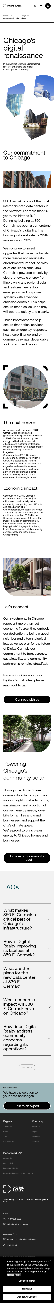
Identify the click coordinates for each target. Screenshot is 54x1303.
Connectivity (8, 1163)
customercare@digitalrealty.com (21, 1239)
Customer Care (10, 1234)
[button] (27, 919)
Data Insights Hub (11, 1168)
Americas (7, 1127)
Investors (36, 1137)
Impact (35, 1132)
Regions (7, 1121)
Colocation (8, 1158)
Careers (35, 1142)
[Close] (51, 1260)
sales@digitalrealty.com (17, 1224)
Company (37, 1121)
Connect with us (27, 699)
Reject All (27, 1288)
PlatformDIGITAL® (12, 1152)
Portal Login (12, 1245)
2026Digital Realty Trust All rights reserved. (20, 1256)
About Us (36, 1127)
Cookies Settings (27, 1280)
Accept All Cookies (27, 1296)
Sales (5, 1214)
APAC (5, 1137)
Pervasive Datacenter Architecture (18, 1173)
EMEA (5, 1132)
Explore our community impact (27, 857)
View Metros (8, 1142)
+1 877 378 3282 (14, 1219)
